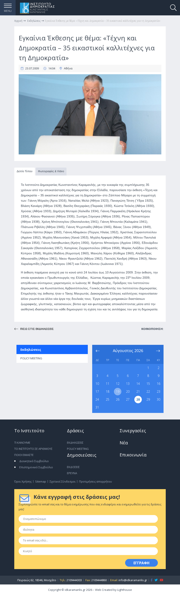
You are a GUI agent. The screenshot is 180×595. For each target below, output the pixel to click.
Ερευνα (72, 473)
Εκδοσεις (73, 467)
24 (97, 399)
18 (107, 391)
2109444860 (99, 580)
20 (128, 391)
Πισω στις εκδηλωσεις (37, 329)
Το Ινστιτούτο (29, 431)
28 (138, 399)
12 (117, 384)
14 (138, 384)
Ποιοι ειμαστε (24, 455)
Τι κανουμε (22, 443)
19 (117, 391)
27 (128, 399)
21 (138, 391)
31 (97, 407)
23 (158, 391)
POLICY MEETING (31, 358)
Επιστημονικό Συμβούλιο (36, 467)
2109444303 (74, 580)
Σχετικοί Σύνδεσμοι (63, 481)
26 (117, 399)
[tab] (24, 172)
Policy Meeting (78, 449)
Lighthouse (124, 590)
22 (148, 391)
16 (158, 384)
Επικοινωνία (133, 455)
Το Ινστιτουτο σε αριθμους (33, 449)
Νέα (124, 443)
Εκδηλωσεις (75, 443)
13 (128, 384)
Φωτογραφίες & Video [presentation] (51, 171)
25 (107, 399)
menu (8, 11)
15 (148, 384)
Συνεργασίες (133, 431)
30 (158, 399)
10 (97, 384)
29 (148, 399)
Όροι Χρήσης (23, 481)
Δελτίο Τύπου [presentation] (24, 171)
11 (107, 384)
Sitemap (40, 481)
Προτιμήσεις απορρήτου (95, 481)
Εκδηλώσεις (30, 349)
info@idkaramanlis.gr (133, 580)
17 (97, 391)
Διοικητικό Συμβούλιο (34, 461)
